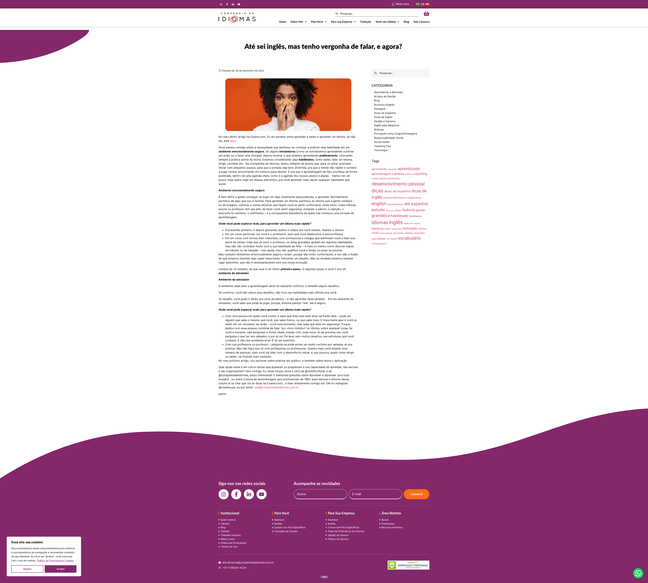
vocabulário (409, 238)
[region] (44, 556)
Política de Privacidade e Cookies (55, 560)
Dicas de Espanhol (385, 113)
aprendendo (379, 169)
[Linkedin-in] (232, 4)
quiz (374, 238)
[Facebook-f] (227, 4)
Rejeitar (27, 568)
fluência (408, 210)
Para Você (317, 21)
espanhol (419, 203)
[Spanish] (427, 4)
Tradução (365, 21)
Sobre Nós (297, 21)
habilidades (415, 216)
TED (388, 239)
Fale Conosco (421, 21)
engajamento (414, 197)
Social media (381, 141)
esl (407, 203)
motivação (409, 228)
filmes (398, 210)
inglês (396, 222)
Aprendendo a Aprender (388, 92)
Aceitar (61, 568)
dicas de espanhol (397, 191)
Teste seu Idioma (385, 21)
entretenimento (395, 204)
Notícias (379, 129)
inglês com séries (411, 223)
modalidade (396, 229)
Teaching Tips (382, 146)
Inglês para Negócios (386, 125)
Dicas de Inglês (383, 117)
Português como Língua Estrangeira (395, 133)
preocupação (386, 233)
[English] (422, 4)
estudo (378, 209)
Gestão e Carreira (384, 121)
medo (387, 228)
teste (394, 238)
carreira (398, 174)
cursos (375, 178)
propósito (419, 233)
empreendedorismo (394, 197)
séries (381, 238)
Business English (384, 104)
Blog (406, 21)
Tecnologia (380, 150)
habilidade (399, 216)
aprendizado (409, 168)
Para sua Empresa (341, 21)
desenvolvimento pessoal (398, 183)
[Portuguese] (417, 4)
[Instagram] (221, 4)
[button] (638, 573)
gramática (381, 215)
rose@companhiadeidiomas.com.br (276, 387)
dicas (377, 190)
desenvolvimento (390, 178)
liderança (378, 228)
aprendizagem (381, 174)
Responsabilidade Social (388, 137)
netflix (375, 233)
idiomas (380, 222)
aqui (232, 140)
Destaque (380, 108)
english (379, 203)
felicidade (390, 211)
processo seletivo (403, 233)
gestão (420, 210)
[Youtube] (238, 4)
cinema (409, 174)
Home (282, 21)
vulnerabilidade (379, 243)
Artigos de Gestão (385, 96)
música (422, 228)
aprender (392, 169)
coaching (420, 174)
